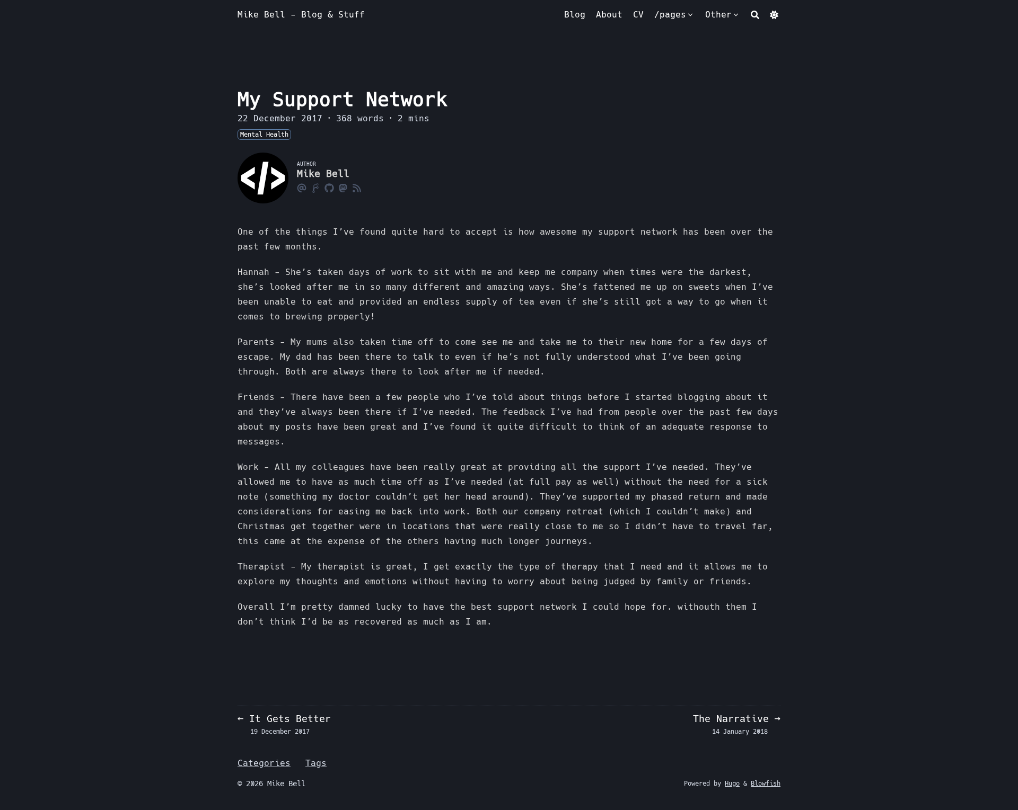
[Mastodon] (343, 187)
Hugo (732, 783)
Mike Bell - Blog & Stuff (301, 15)
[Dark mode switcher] (774, 15)
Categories (264, 763)
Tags (316, 763)
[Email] (301, 187)
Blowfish (765, 783)
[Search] (755, 15)
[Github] (329, 187)
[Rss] (357, 187)
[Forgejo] (315, 187)
